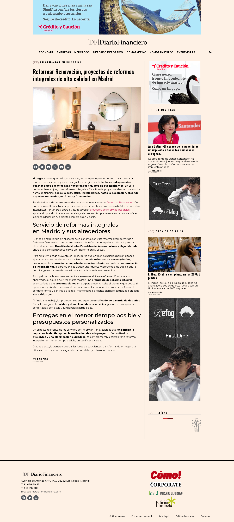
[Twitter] (29, 497)
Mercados (82, 52)
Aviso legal (164, 516)
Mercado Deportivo (108, 52)
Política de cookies (185, 516)
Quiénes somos (117, 516)
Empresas (64, 52)
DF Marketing (136, 52)
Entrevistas (186, 52)
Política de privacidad (142, 516)
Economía (46, 52)
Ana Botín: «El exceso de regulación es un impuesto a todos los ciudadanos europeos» (173, 150)
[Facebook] (23, 497)
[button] (210, 52)
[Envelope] (36, 497)
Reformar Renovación (120, 202)
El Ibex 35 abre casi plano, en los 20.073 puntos (174, 276)
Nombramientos (162, 52)
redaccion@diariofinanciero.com (41, 491)
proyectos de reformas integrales (110, 209)
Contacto (205, 516)
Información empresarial (61, 62)
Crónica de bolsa (166, 231)
